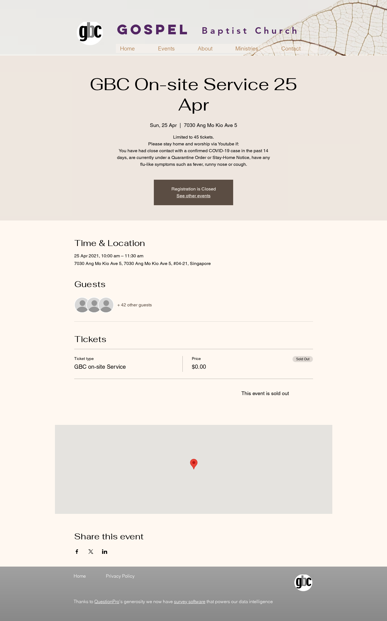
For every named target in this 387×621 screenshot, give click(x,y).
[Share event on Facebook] (77, 551)
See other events (193, 195)
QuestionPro (106, 601)
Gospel (153, 29)
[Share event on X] (90, 551)
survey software (189, 601)
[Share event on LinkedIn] (104, 551)
